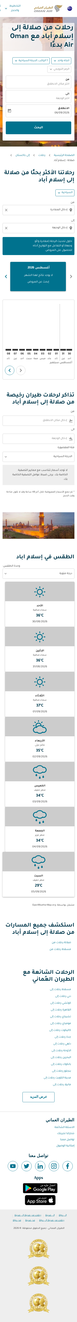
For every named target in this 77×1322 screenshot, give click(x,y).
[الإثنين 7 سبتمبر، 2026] (15, 350)
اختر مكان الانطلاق (58, 84)
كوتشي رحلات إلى (60, 1003)
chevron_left (71, 276)
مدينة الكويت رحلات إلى (57, 1078)
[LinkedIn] (40, 1166)
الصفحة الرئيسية (64, 155)
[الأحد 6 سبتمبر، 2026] (22, 350)
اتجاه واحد (63, 60)
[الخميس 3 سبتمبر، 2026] (42, 350)
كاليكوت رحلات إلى (60, 1030)
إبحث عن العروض (38, 282)
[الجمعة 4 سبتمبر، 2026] (35, 350)
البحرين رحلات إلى (61, 1057)
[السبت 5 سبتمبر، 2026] (29, 350)
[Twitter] (26, 1166)
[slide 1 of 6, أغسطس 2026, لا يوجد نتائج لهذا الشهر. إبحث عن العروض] (38, 276)
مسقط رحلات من (60, 949)
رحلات (41, 155)
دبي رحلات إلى (63, 996)
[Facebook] (67, 1166)
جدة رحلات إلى (63, 1037)
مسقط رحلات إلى (60, 989)
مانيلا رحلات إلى (62, 1084)
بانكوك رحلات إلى (61, 1064)
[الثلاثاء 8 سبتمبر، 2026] (8, 350)
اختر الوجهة (62, 98)
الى (67, 94)
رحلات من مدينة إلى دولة (51, 1220)
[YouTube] (13, 1166)
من (67, 79)
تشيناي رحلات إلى (60, 1016)
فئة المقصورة (66, 447)
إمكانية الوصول (65, 1145)
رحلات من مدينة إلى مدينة (28, 1215)
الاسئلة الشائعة (64, 1127)
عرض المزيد (38, 1097)
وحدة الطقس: (11, 566)
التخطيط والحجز (12, 8)
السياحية (67, 192)
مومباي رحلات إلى (60, 1023)
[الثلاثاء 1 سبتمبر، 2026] (56, 350)
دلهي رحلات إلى (62, 1044)
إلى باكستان (22, 155)
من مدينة (30, 1220)
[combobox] (38, 210)
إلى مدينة (50, 1215)
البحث (38, 128)
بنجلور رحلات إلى (61, 1071)
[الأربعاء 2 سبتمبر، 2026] (49, 350)
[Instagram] (54, 1166)
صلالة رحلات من (61, 942)
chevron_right (6, 276)
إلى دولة (63, 1215)
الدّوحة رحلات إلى (61, 1050)
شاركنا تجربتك (65, 1133)
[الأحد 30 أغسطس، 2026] (69, 350)
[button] (31, 60)
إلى (72, 220)
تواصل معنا (67, 1139)
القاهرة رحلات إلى (61, 1010)
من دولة (17, 1220)
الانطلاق (63, 108)
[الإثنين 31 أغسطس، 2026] (63, 350)
